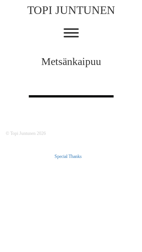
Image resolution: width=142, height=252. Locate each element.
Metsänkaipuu (71, 61)
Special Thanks (68, 156)
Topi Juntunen (71, 10)
